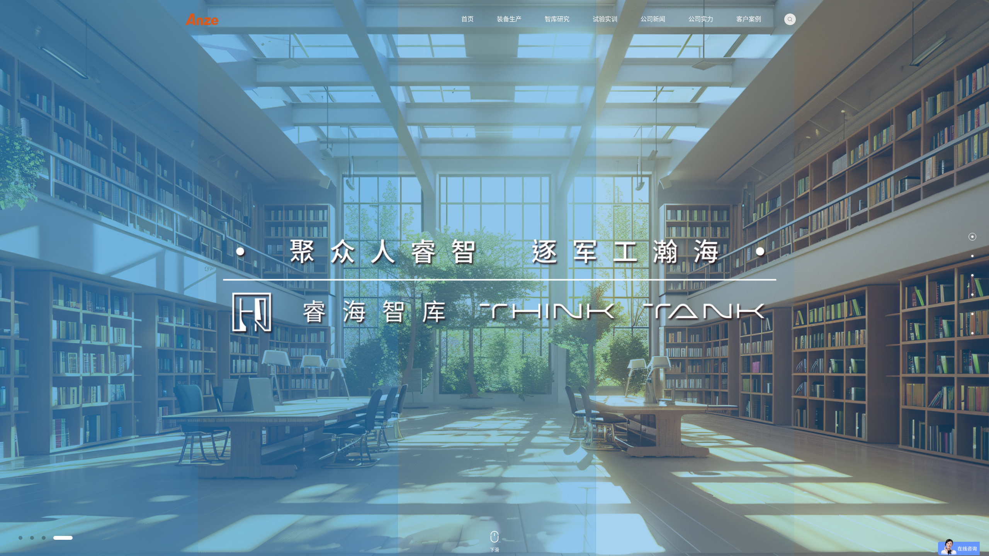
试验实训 (605, 19)
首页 (467, 19)
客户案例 (748, 19)
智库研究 (557, 19)
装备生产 (509, 19)
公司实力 (700, 19)
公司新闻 (653, 19)
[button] (972, 237)
